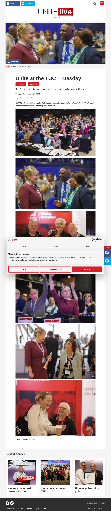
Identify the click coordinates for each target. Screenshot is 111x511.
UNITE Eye (33, 84)
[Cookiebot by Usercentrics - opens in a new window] (93, 240)
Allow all (87, 269)
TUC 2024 (21, 84)
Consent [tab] (23, 246)
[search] (94, 3)
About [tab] (88, 246)
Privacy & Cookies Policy (95, 503)
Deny (24, 269)
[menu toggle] (102, 3)
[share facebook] (107, 253)
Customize (54, 269)
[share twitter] (107, 261)
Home (8, 66)
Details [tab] (55, 246)
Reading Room (99, 508)
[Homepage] (55, 12)
